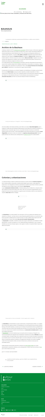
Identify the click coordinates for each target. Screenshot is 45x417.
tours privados (10, 360)
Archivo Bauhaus (16, 62)
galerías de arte (27, 134)
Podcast (2, 394)
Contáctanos (3, 400)
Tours (2, 388)
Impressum (36, 415)
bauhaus (17, 359)
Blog (2, 393)
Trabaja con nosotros (5, 386)
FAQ (2, 403)
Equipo (2, 391)
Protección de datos (23, 415)
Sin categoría (22, 8)
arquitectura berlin (11, 359)
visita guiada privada (29, 345)
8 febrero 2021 (28, 12)
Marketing (19, 12)
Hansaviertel (5, 333)
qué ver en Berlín (23, 359)
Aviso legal (30, 415)
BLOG (3, 41)
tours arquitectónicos (32, 359)
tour (41, 347)
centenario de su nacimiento (19, 50)
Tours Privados (4, 389)
